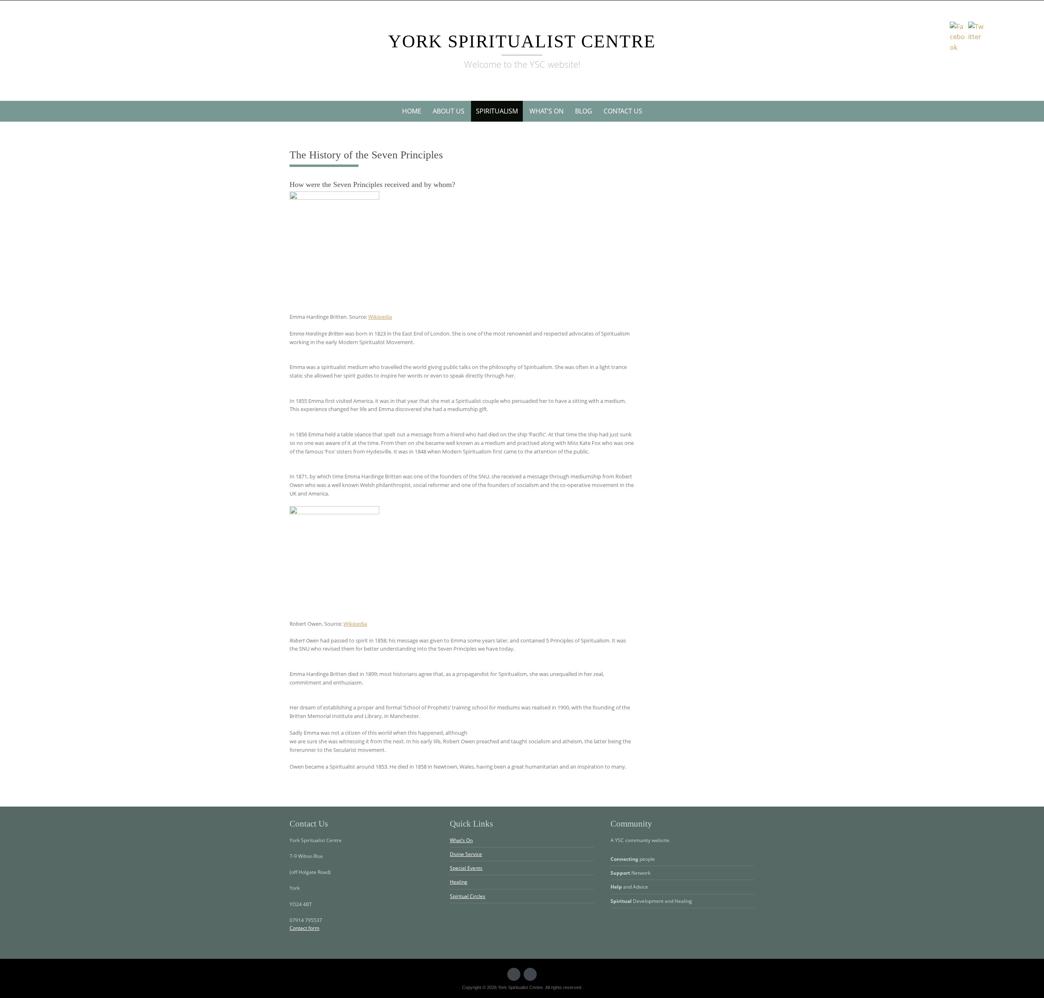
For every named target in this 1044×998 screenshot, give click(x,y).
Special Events (466, 868)
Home (411, 111)
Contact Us (623, 111)
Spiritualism (497, 111)
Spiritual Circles (467, 896)
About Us (448, 111)
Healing (458, 881)
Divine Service (466, 854)
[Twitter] (513, 974)
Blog (583, 111)
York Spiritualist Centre (522, 41)
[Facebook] (530, 974)
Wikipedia (380, 316)
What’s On (546, 111)
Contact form (304, 928)
